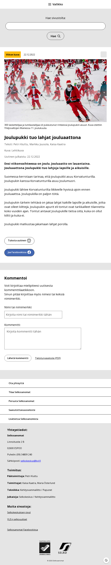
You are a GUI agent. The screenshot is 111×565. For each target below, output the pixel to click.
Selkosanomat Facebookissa (22, 529)
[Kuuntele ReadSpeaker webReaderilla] (104, 54)
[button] (104, 54)
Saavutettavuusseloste (22, 410)
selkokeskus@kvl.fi (31, 460)
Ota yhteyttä (16, 383)
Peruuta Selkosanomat (21, 401)
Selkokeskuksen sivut (19, 512)
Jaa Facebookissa (17, 252)
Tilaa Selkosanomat (19, 392)
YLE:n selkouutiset (17, 519)
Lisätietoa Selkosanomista (23, 419)
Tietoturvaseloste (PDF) (48, 358)
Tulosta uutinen (17, 240)
